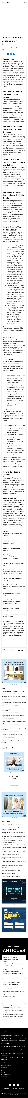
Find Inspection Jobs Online (8, 873)
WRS (8, 2)
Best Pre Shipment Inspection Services (10, 876)
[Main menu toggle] (2, 2)
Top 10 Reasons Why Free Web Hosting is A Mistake (13, 851)
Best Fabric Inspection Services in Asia (10, 870)
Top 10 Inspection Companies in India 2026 (11, 747)
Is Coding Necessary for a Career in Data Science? (13, 691)
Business (7, 963)
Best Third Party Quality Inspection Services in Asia (13, 824)
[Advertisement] (14, 20)
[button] (21, 3)
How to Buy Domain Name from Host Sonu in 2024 (13, 844)
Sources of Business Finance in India (10, 854)
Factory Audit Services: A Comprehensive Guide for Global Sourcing (12, 959)
